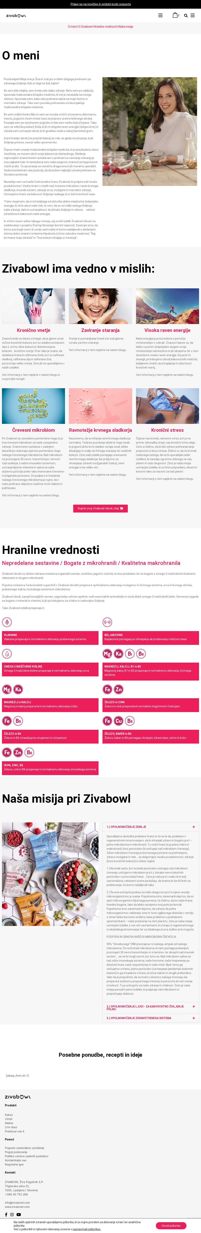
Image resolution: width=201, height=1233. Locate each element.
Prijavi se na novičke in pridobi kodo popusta (100, 4)
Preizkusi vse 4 (14, 1131)
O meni (72, 26)
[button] (100, 509)
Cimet (8, 1119)
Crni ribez (11, 1127)
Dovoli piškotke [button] (171, 1225)
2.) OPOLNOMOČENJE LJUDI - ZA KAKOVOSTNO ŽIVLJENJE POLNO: (145, 1008)
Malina (9, 1123)
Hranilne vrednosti (105, 26)
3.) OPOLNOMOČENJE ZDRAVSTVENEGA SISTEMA (139, 1018)
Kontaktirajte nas (15, 1160)
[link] (87, 1229)
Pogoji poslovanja (16, 1152)
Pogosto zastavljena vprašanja (24, 1147)
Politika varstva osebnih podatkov (26, 1156)
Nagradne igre (14, 1164)
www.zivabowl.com (17, 1206)
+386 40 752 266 (16, 1194)
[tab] (151, 827)
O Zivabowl (85, 26)
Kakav (9, 1114)
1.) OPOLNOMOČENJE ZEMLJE (126, 826)
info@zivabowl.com (17, 1202)
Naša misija (126, 26)
